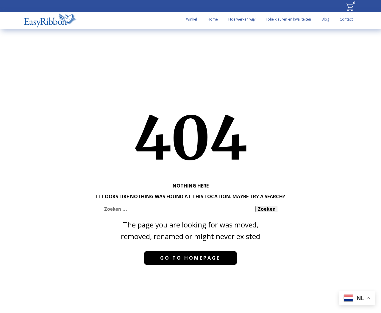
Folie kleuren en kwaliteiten (288, 19)
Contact (346, 19)
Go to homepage (190, 258)
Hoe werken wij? (241, 19)
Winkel (191, 19)
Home (212, 19)
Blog (325, 19)
